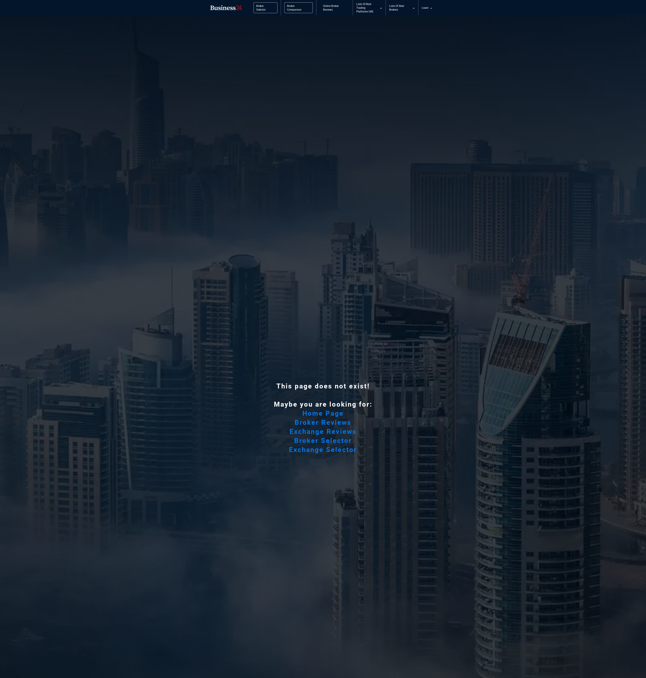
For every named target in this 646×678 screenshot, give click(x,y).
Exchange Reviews (323, 431)
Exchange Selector (323, 449)
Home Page (323, 413)
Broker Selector (323, 440)
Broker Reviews (323, 422)
